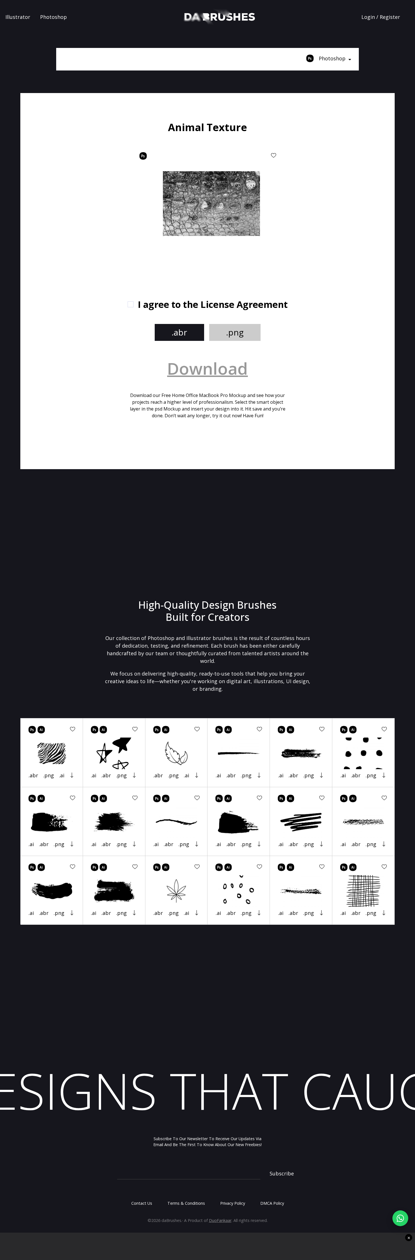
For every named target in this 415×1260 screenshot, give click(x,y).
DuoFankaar (220, 1220)
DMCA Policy (272, 1203)
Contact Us (141, 1203)
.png (235, 332)
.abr (179, 332)
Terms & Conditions (186, 1203)
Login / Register (380, 17)
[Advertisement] (86, 205)
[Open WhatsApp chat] (400, 1218)
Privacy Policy (232, 1203)
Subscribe (282, 1173)
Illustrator (17, 17)
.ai (61, 775)
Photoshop (53, 17)
